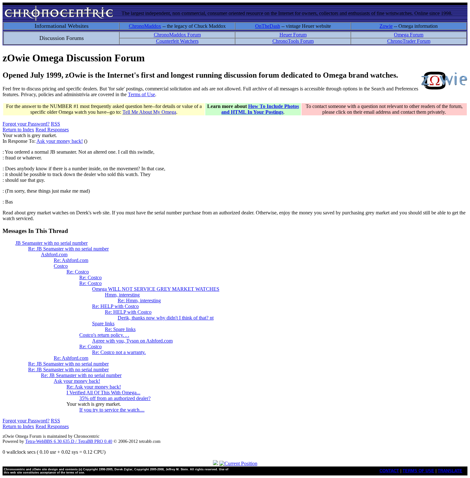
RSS (55, 124)
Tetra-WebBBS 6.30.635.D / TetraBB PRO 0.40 (68, 441)
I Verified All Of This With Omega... (103, 392)
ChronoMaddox (145, 26)
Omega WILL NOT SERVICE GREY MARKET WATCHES (155, 289)
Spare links (103, 323)
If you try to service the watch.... (112, 409)
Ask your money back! (59, 141)
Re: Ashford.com (71, 260)
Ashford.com (54, 254)
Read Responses (52, 129)
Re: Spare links (120, 329)
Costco (61, 266)
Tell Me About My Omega (149, 112)
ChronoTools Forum (293, 41)
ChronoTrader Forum (408, 41)
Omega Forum (408, 34)
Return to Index (18, 129)
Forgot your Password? (26, 124)
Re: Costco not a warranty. (119, 352)
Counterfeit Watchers (177, 41)
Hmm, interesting (122, 294)
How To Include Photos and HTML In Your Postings (260, 109)
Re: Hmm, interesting (139, 300)
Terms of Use (141, 94)
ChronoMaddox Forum (177, 34)
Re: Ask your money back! (94, 386)
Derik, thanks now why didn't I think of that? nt (166, 317)
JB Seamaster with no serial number (51, 243)
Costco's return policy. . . (104, 335)
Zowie (386, 26)
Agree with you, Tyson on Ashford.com (132, 340)
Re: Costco (78, 271)
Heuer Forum (293, 34)
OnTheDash (267, 26)
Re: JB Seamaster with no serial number (68, 248)
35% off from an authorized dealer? (115, 398)
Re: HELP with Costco (115, 306)
